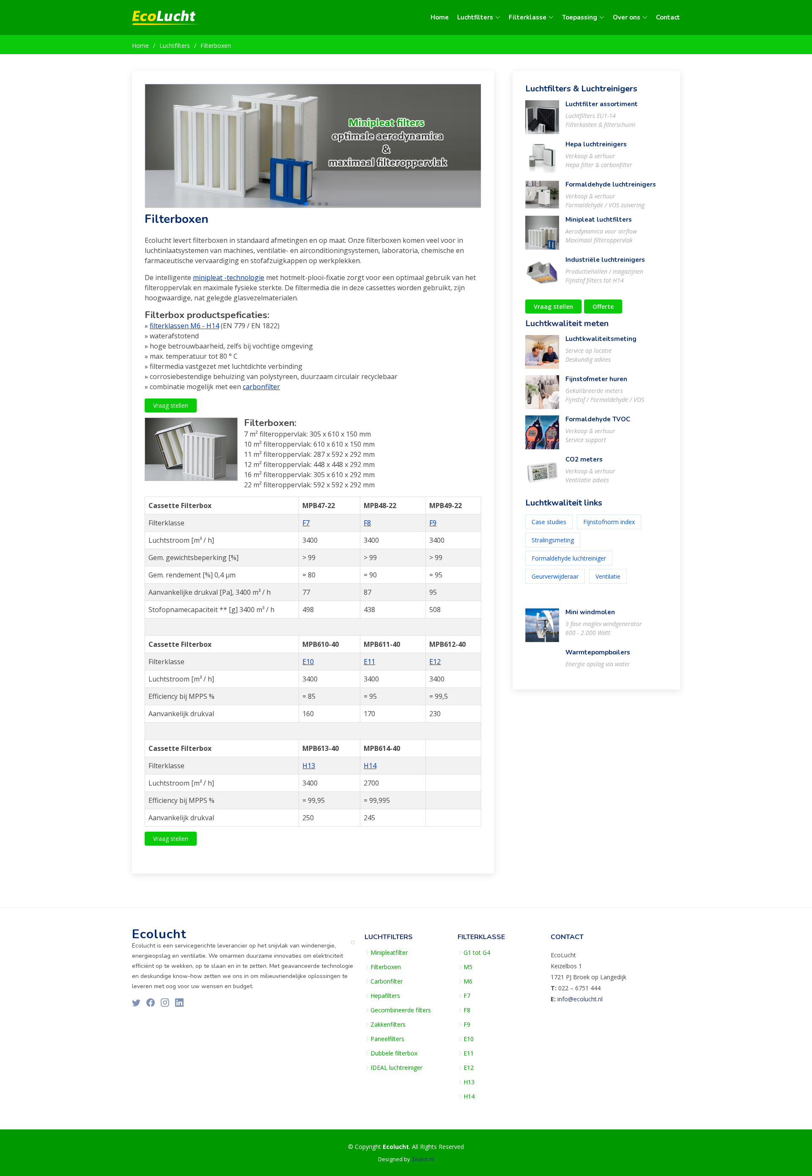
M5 (468, 967)
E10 (308, 661)
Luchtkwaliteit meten (567, 323)
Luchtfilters (174, 45)
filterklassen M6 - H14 (184, 325)
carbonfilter (261, 386)
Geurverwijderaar (555, 576)
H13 (308, 765)
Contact (668, 17)
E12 (435, 661)
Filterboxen (215, 45)
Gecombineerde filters (400, 1010)
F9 (432, 523)
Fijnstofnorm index (609, 522)
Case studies (549, 522)
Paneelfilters (387, 1039)
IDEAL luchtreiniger (396, 1068)
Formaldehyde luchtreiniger (569, 558)
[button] (299, 204)
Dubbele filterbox (393, 1053)
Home (440, 17)
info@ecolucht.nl (580, 999)
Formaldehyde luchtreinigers (610, 184)
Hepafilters (385, 996)
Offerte (603, 306)
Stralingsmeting (553, 540)
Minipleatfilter (389, 953)
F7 (306, 523)
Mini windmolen (590, 612)
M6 (468, 981)
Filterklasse (481, 937)
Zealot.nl (422, 1159)
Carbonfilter (386, 981)
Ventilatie (607, 576)
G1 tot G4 (477, 953)
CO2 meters (584, 459)
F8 (367, 523)
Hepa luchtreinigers (596, 144)
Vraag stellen (170, 405)
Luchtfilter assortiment (601, 104)
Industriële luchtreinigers (605, 260)
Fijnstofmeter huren (596, 379)
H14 (370, 765)
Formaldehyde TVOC (597, 419)
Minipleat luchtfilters (598, 219)
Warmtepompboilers (597, 652)
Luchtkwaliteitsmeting (600, 339)
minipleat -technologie (228, 277)
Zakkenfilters (388, 1025)
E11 (369, 661)
